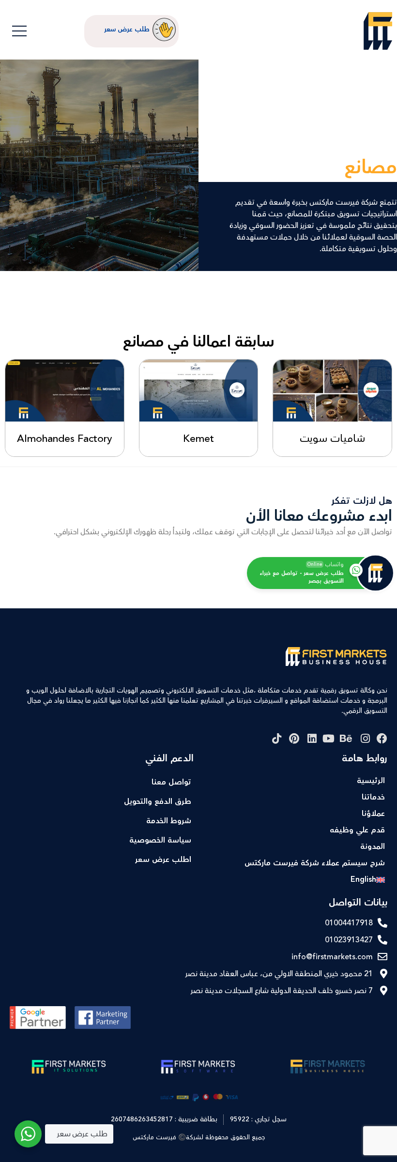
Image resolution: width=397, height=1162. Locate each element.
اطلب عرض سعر (163, 860)
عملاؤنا (373, 814)
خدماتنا (373, 797)
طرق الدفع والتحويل (157, 802)
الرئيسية (371, 781)
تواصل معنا (171, 782)
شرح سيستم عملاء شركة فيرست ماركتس (314, 863)
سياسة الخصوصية (160, 840)
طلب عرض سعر (127, 29)
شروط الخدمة (168, 821)
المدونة (372, 847)
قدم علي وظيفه (357, 830)
